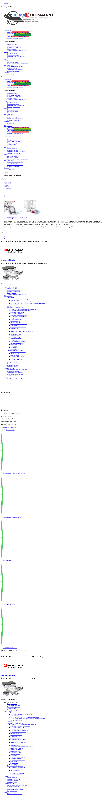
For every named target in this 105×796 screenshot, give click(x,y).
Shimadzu (18, 32)
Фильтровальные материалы (15, 69)
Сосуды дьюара (14, 355)
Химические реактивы (13, 46)
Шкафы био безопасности (14, 378)
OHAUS (18, 36)
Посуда (6, 360)
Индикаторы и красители (14, 47)
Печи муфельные (15, 300)
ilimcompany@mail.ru (10, 427)
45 (1, 192)
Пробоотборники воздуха (17, 341)
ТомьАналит (19, 35)
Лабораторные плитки (16, 332)
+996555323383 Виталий (10, 648)
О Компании (10, 74)
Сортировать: (4, 178)
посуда (6, 52)
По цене (6, 186)
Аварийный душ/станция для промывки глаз (23, 309)
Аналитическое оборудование (15, 358)
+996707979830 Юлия (9, 560)
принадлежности (8, 65)
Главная (6, 172)
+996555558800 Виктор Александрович (14, 473)
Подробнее (7, 229)
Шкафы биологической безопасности (17, 63)
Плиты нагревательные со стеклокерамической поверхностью (27, 303)
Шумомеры (13, 349)
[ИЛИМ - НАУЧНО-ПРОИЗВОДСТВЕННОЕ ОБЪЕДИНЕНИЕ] (27, 26)
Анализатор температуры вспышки (20, 310)
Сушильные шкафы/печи (17, 344)
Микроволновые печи (16, 338)
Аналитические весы (16, 359)
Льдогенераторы (15, 335)
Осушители (13, 340)
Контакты (6, 72)
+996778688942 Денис (9, 604)
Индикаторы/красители (13, 291)
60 (4, 195)
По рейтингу (7, 183)
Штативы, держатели (13, 71)
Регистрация (9, 7)
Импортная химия (12, 44)
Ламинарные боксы (12, 62)
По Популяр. (7, 182)
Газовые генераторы (16, 319)
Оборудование (8, 30)
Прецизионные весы (16, 337)
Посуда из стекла (12, 53)
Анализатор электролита (17, 312)
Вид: (2, 191)
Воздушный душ (15, 353)
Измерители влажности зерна (18, 324)
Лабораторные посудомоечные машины (21, 331)
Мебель (6, 377)
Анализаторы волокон (16, 313)
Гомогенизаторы (15, 321)
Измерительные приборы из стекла (17, 369)
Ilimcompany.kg (10, 430)
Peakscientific (19, 33)
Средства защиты (12, 68)
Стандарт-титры (11, 49)
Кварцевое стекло (12, 366)
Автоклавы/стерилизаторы (18, 352)
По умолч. (3, 179)
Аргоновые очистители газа (18, 316)
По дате (6, 185)
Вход (2, 7)
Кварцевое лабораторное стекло (16, 56)
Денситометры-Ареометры (18, 327)
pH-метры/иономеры (16, 304)
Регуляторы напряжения (17, 343)
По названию (7, 188)
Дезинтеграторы (15, 322)
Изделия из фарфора (13, 55)
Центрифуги (14, 347)
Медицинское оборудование (15, 350)
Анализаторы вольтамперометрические (21, 299)
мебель (6, 59)
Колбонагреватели (15, 330)
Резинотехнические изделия (15, 66)
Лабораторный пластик (13, 58)
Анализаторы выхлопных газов (19, 315)
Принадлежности (9, 368)
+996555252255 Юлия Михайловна (12, 517)
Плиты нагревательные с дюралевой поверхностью (24, 301)
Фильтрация (13, 346)
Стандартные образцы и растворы (16, 50)
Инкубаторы (14, 325)
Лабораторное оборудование (15, 38)
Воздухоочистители (16, 318)
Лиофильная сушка (15, 334)
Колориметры (14, 328)
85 (4, 196)
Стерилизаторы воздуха (17, 356)
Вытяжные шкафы (12, 60)
